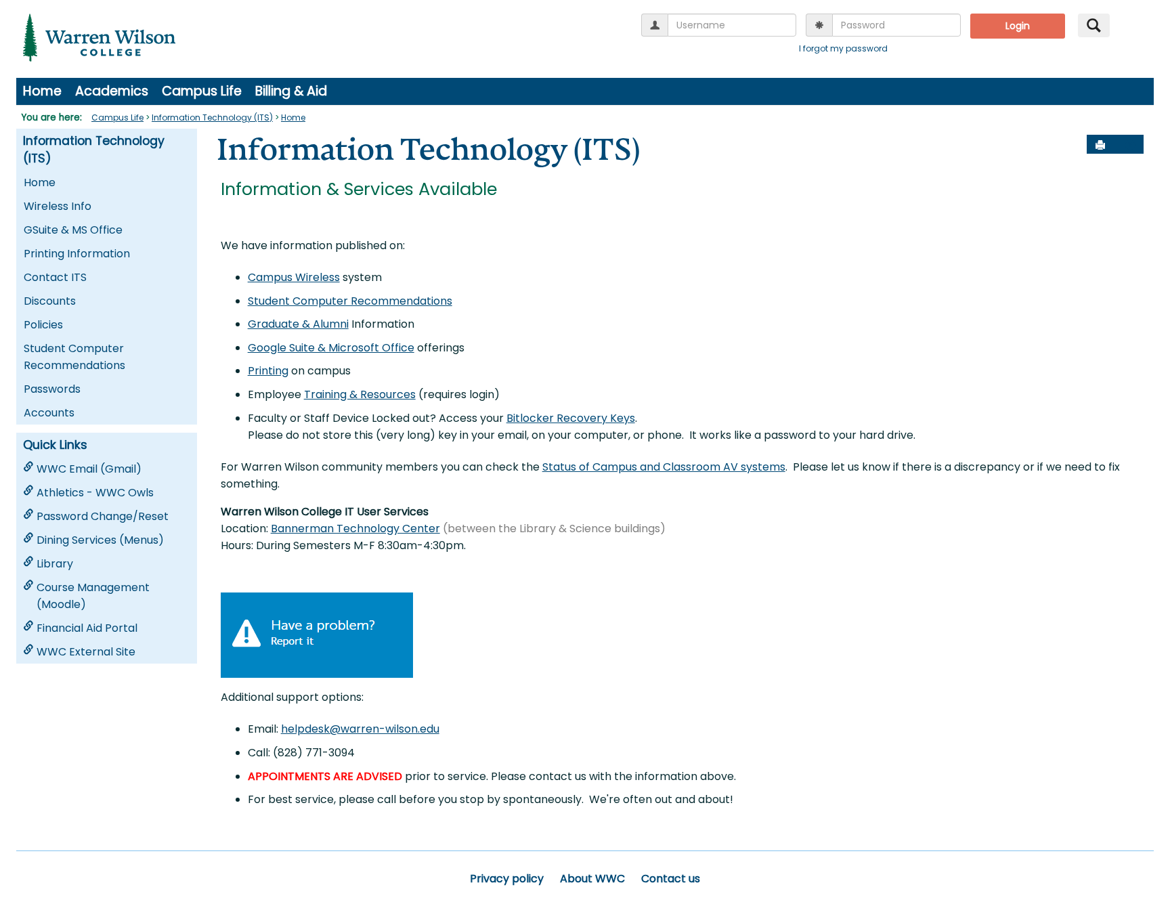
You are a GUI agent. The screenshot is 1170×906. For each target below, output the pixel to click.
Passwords (52, 389)
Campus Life (202, 91)
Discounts (50, 301)
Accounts (49, 412)
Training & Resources (360, 394)
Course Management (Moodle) (93, 596)
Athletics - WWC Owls (95, 492)
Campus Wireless (294, 277)
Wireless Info (57, 206)
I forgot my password (843, 48)
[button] (1130, 144)
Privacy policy (507, 878)
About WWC (592, 878)
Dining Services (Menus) (100, 540)
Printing (268, 371)
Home (42, 91)
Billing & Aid (291, 91)
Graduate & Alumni (298, 324)
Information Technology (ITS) (212, 117)
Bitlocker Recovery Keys (570, 418)
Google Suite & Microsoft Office (331, 347)
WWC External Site (86, 652)
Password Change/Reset (103, 516)
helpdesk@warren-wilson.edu (360, 729)
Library (55, 563)
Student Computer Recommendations (74, 357)
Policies (43, 324)
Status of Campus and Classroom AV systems (663, 467)
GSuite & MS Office (73, 230)
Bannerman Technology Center (355, 528)
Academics (111, 91)
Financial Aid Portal (87, 628)
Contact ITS (55, 277)
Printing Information (77, 253)
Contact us (670, 878)
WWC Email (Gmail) (89, 469)
